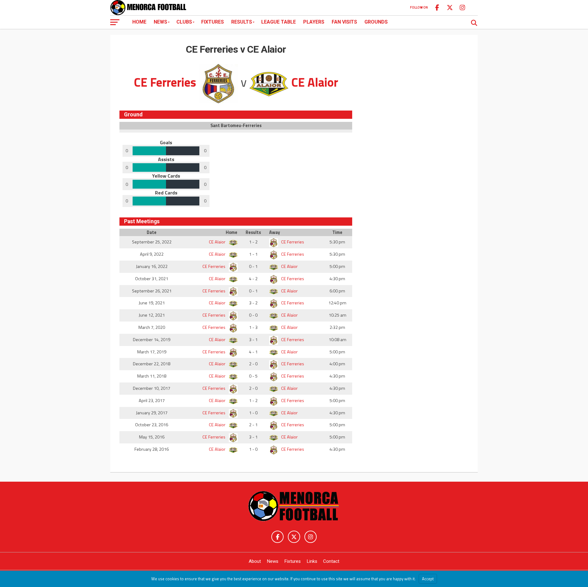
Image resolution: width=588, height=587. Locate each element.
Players (313, 22)
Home (139, 22)
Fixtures (212, 22)
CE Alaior (217, 242)
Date (151, 232)
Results (241, 22)
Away (274, 232)
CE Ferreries (292, 242)
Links (312, 561)
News (160, 22)
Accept (428, 579)
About (255, 561)
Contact (331, 561)
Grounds (376, 22)
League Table (278, 22)
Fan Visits (344, 22)
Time (337, 232)
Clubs (184, 22)
